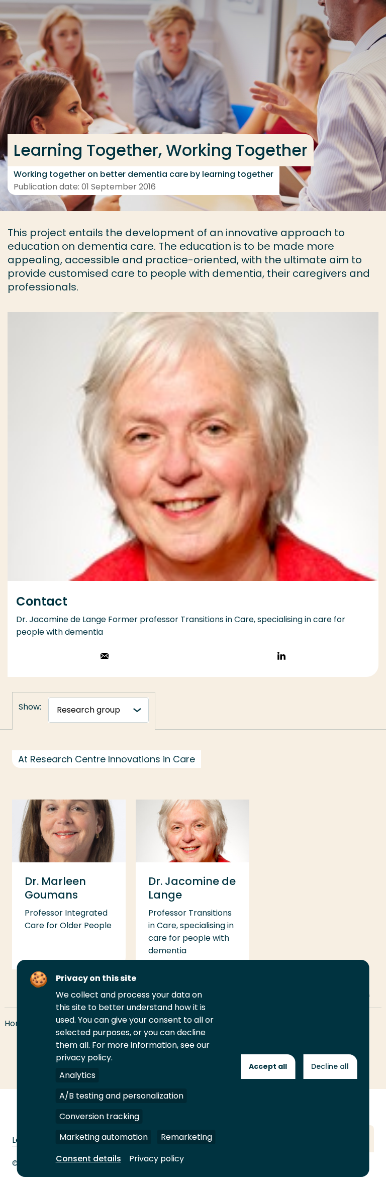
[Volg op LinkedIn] (281, 657)
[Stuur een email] (105, 657)
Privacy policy (156, 1158)
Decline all (330, 1066)
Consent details (88, 1158)
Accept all (268, 1066)
